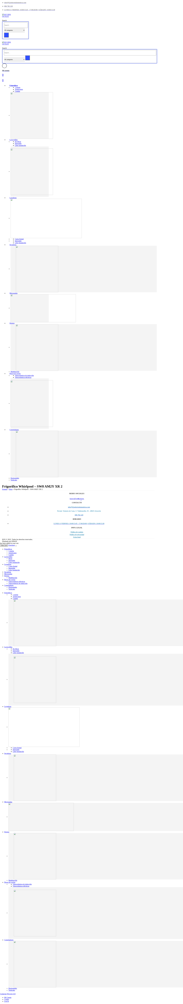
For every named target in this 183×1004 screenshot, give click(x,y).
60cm (10, 559)
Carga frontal (19, 239)
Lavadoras (13, 198)
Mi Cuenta (7, 997)
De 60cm (18, 142)
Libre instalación (20, 145)
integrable (11, 560)
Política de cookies (77, 532)
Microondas (13, 293)
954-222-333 (11, 994)
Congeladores (14, 430)
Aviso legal (77, 537)
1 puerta (17, 87)
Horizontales (15, 478)
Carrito (6, 999)
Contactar (3, 994)
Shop (10, 489)
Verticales (14, 480)
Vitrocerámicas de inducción (24, 375)
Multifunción (15, 372)
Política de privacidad (77, 534)
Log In (6, 1001)
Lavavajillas (14, 140)
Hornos (12, 323)
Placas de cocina (15, 373)
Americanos (19, 89)
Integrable (18, 143)
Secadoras (13, 245)
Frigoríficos (14, 85)
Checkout (11, 545)
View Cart (4, 545)
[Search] (6, 35)
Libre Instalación (20, 243)
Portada (4, 489)
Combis (17, 91)
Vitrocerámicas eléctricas (23, 377)
